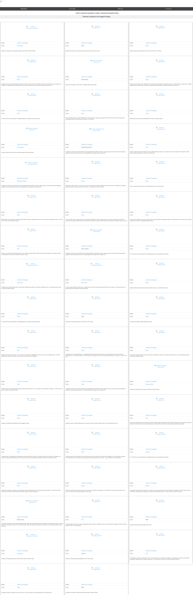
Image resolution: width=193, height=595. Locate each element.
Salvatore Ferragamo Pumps (110, 13)
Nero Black (20, 45)
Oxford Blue (20, 147)
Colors (72, 9)
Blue (18, 350)
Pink (147, 147)
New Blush (20, 282)
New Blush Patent (22, 181)
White (18, 316)
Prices (120, 9)
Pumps (98, 13)
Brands (24, 9)
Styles (169, 9)
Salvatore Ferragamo (87, 13)
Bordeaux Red (149, 384)
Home (77, 13)
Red (147, 418)
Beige (83, 181)
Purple (147, 486)
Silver (147, 113)
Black (147, 45)
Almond (148, 452)
